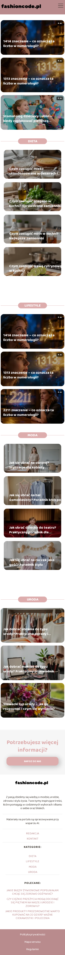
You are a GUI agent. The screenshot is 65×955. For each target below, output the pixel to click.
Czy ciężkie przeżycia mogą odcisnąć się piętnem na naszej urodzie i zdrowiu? (32, 902)
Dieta (32, 141)
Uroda (32, 599)
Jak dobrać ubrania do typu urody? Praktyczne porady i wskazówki (25, 631)
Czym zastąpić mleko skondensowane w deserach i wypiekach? (33, 171)
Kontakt (32, 838)
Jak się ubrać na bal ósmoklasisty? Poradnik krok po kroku (35, 497)
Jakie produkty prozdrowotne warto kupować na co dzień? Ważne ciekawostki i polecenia (32, 914)
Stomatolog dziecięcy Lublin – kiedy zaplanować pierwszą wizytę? (27, 118)
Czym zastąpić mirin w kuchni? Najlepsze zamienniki (33, 236)
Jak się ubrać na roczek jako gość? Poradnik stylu (31, 562)
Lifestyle (33, 305)
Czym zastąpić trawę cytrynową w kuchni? (35, 268)
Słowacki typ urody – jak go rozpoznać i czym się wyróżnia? (29, 706)
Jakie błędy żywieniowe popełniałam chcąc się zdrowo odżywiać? (32, 892)
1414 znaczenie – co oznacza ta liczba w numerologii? (29, 43)
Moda (32, 435)
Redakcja (32, 833)
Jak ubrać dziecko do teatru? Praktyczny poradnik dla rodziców (32, 530)
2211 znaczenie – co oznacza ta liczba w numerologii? (28, 412)
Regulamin (32, 949)
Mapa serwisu (32, 942)
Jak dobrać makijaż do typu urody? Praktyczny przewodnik (28, 669)
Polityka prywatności (32, 934)
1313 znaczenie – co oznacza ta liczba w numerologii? (28, 81)
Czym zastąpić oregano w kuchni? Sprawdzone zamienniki (35, 203)
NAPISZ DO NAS (32, 761)
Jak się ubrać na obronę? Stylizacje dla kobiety (29, 465)
